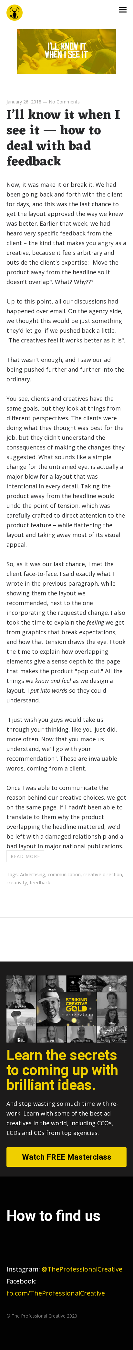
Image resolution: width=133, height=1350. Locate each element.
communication (64, 874)
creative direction (102, 874)
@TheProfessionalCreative (64, 1269)
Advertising (32, 874)
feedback (40, 882)
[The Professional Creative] (14, 13)
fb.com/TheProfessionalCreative (55, 1293)
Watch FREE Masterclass (66, 1157)
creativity (16, 882)
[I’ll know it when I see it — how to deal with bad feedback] (66, 72)
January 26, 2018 (23, 102)
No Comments (64, 102)
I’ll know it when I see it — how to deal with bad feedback (63, 138)
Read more (25, 856)
